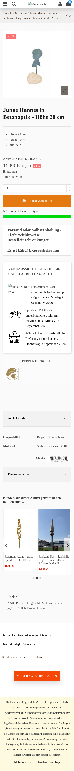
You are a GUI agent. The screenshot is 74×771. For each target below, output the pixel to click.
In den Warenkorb (40, 200)
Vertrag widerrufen (37, 675)
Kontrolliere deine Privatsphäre (22, 657)
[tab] (37, 235)
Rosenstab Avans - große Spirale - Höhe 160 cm (19, 558)
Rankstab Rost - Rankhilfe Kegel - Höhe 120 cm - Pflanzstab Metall (54, 560)
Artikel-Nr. (10, 159)
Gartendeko (45, 762)
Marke (40, 458)
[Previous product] (67, 15)
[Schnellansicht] (20, 549)
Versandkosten (36, 608)
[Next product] (70, 15)
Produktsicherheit (19, 474)
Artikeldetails (16, 418)
